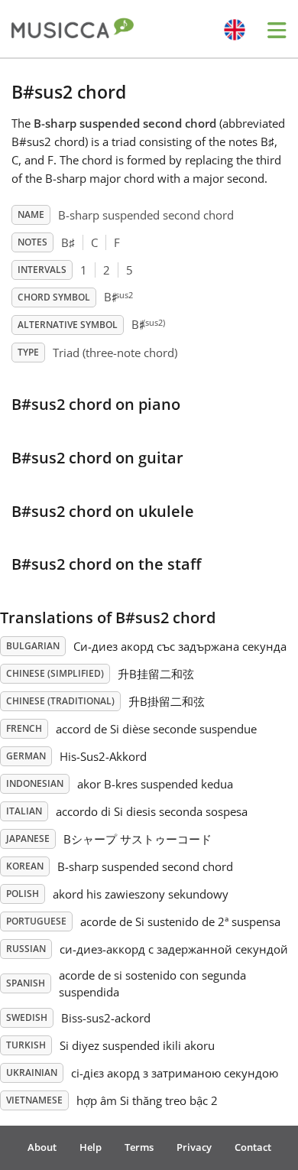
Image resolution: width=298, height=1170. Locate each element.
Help (90, 1147)
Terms (139, 1147)
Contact (253, 1147)
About (42, 1147)
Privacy (194, 1147)
